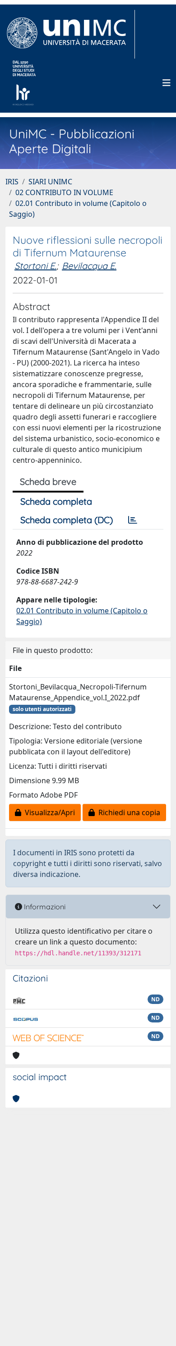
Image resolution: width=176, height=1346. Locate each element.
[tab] (132, 520)
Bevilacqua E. (89, 265)
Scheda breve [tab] (48, 481)
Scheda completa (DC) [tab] (66, 519)
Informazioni (43, 906)
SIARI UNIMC (50, 182)
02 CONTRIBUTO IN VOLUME (64, 192)
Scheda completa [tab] (56, 501)
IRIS (12, 182)
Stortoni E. (35, 265)
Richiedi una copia (127, 812)
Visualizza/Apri (48, 812)
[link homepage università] (24, 83)
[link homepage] (70, 34)
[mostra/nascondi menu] (166, 82)
